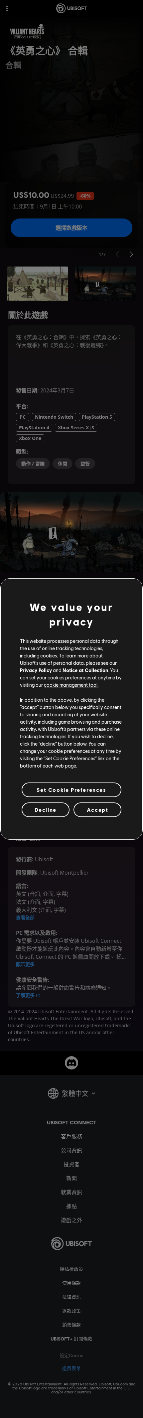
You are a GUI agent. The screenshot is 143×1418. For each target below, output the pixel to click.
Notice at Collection (85, 670)
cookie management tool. (71, 685)
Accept (97, 809)
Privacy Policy (36, 670)
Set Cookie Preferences (71, 789)
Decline (46, 809)
